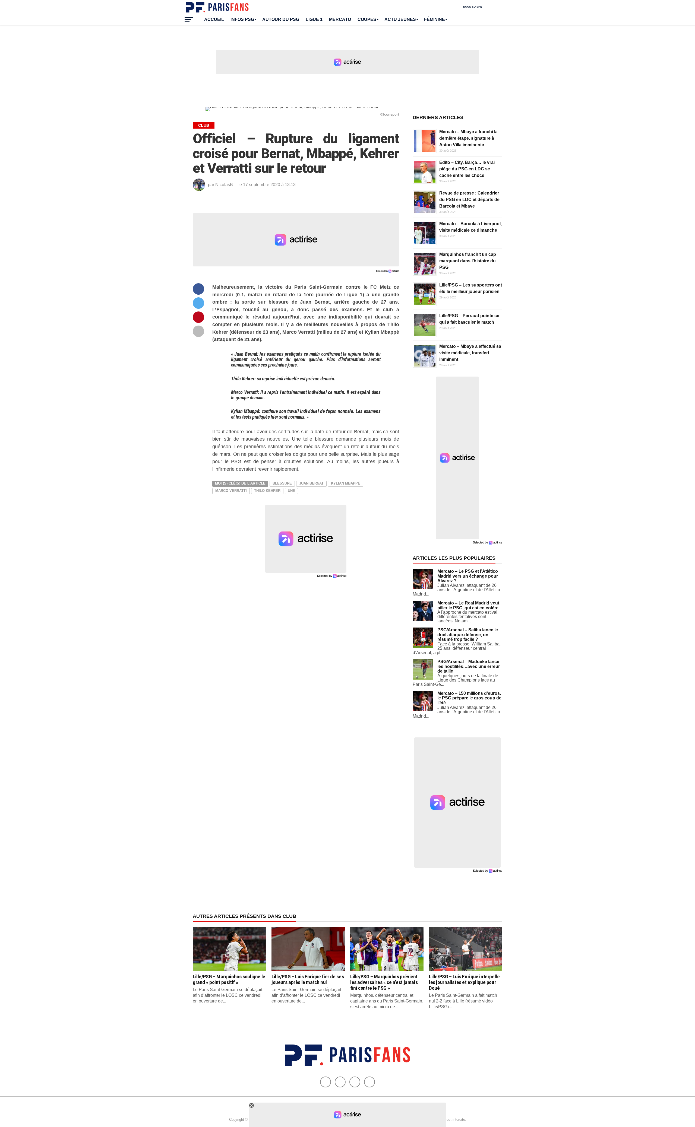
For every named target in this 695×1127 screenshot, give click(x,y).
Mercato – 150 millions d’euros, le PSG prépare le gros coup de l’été (469, 698)
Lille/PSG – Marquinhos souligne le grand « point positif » (229, 979)
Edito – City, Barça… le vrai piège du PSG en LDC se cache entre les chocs (467, 169)
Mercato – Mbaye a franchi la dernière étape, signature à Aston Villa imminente (468, 138)
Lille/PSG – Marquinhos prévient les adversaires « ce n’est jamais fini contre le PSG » (384, 982)
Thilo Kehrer (267, 491)
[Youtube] (354, 1082)
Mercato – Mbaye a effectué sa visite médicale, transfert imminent (470, 353)
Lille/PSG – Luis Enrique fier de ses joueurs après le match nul (307, 979)
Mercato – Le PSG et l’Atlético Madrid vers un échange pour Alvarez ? (467, 576)
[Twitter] (340, 1082)
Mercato (340, 19)
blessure (282, 483)
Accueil (214, 19)
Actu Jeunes (400, 19)
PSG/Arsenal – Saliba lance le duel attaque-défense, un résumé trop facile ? (467, 635)
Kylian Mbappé (345, 483)
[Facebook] (325, 1082)
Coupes (367, 19)
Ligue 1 (314, 19)
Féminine (434, 19)
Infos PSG (242, 19)
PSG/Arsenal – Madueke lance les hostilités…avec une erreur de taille (468, 666)
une (291, 491)
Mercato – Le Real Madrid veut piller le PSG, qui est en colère (468, 605)
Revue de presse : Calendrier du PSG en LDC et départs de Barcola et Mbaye (469, 199)
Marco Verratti (231, 491)
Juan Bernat (311, 483)
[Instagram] (369, 1082)
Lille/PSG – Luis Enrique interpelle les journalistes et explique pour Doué (464, 982)
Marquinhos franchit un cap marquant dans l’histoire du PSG (467, 261)
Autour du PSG (280, 19)
